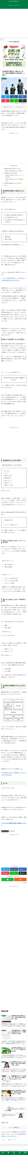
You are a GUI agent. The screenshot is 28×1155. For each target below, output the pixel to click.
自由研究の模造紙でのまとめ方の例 (12, 183)
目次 (12, 165)
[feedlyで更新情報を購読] (7, 879)
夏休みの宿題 (5, 831)
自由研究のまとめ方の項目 (10, 173)
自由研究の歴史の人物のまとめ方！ (12, 168)
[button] (22, 100)
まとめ (5, 185)
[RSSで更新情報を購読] (20, 879)
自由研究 (12, 831)
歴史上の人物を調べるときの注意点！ (14, 170)
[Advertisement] (14, 23)
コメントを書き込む (14, 1127)
